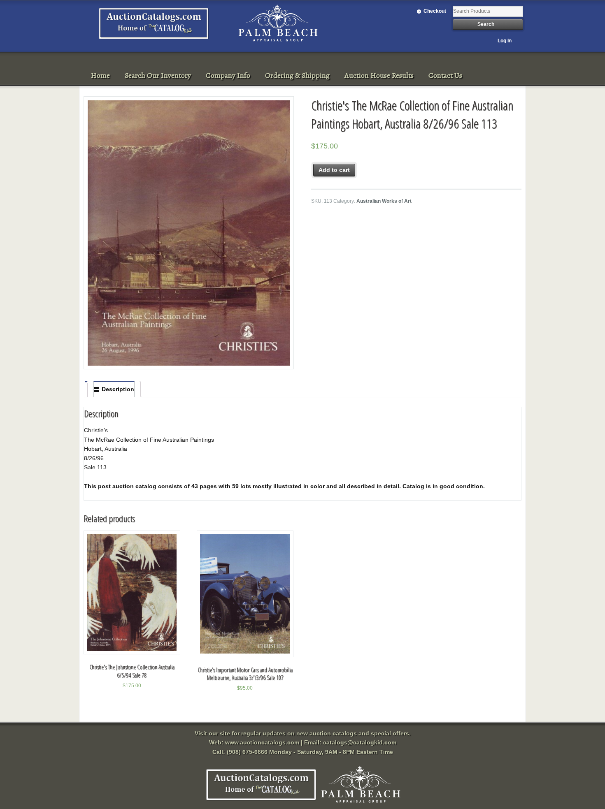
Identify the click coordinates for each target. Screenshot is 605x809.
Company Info (228, 75)
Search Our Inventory (158, 75)
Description (118, 389)
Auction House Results (379, 75)
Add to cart (334, 170)
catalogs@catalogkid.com (359, 742)
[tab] (114, 389)
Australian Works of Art (384, 201)
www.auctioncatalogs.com (262, 742)
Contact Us (445, 75)
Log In (505, 41)
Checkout (435, 11)
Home (100, 75)
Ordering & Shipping (297, 75)
